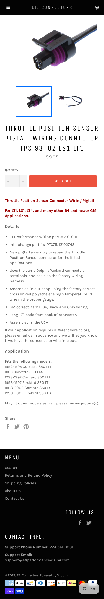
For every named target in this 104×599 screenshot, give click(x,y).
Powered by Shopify (54, 575)
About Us (13, 490)
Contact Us (14, 498)
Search (11, 467)
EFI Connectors (52, 7)
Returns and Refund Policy (28, 475)
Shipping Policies (20, 483)
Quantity (11, 170)
